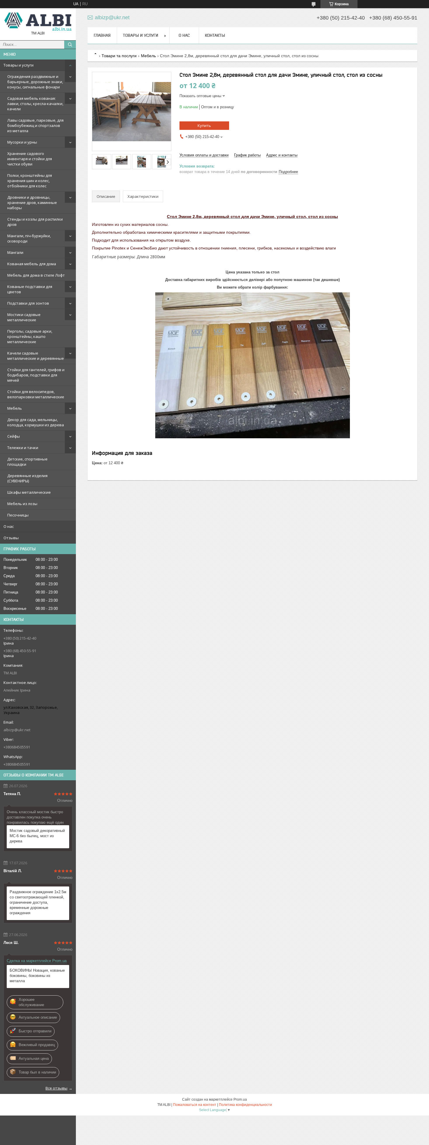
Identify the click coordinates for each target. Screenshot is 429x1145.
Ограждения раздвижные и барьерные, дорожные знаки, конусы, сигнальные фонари (35, 82)
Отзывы (11, 537)
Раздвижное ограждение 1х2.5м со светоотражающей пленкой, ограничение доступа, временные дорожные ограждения (38, 902)
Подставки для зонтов (28, 303)
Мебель (14, 408)
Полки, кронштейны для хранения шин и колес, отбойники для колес (29, 180)
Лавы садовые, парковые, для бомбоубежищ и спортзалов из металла (35, 125)
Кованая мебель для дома (31, 263)
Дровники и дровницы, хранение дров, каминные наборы (32, 202)
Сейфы (13, 436)
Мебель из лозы (22, 503)
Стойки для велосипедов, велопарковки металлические (35, 394)
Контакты (215, 35)
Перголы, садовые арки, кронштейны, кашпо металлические (29, 336)
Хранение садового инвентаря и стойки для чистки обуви (29, 159)
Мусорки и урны (22, 142)
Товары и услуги (19, 65)
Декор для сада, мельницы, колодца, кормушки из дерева (35, 422)
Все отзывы (56, 1088)
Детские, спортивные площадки (27, 461)
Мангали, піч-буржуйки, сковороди (29, 238)
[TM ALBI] (38, 22)
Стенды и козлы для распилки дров (35, 222)
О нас (9, 526)
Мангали (15, 252)
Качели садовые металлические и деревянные (35, 355)
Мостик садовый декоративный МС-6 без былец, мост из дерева (37, 835)
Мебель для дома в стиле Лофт (36, 275)
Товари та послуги (119, 55)
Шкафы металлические (29, 492)
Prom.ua (240, 1099)
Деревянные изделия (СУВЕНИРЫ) (27, 478)
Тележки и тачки (22, 447)
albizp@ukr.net (17, 729)
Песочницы (18, 515)
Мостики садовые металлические (24, 317)
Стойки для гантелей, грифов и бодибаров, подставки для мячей (35, 375)
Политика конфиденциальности (245, 1105)
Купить (204, 125)
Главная (102, 35)
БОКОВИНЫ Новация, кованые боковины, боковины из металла (37, 975)
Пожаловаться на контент (194, 1105)
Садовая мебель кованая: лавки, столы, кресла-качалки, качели (35, 103)
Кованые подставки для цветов (29, 289)
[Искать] (70, 44)
